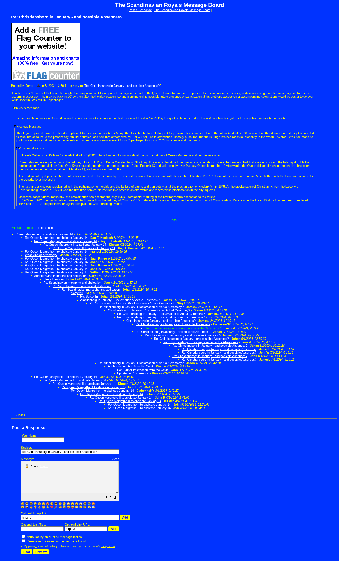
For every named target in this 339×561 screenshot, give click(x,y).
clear (115, 459)
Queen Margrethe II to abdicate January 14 (44, 234)
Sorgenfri (77, 293)
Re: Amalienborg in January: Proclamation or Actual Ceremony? (131, 303)
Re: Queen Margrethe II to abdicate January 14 (56, 237)
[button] (105, 498)
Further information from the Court (130, 366)
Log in (44, 466)
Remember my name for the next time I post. (56, 541)
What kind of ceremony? (41, 255)
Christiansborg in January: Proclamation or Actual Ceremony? (149, 310)
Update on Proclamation (133, 373)
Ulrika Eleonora (53, 279)
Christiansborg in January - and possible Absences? (161, 320)
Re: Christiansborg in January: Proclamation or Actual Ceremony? (161, 314)
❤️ (52, 507)
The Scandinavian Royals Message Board (182, 10)
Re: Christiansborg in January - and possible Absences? (122, 85)
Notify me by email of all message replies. (54, 537)
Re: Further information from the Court (142, 370)
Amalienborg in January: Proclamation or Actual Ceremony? (120, 300)
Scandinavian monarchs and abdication (60, 276)
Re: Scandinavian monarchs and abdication (72, 282)
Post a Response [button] (140, 10)
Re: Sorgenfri (89, 296)
